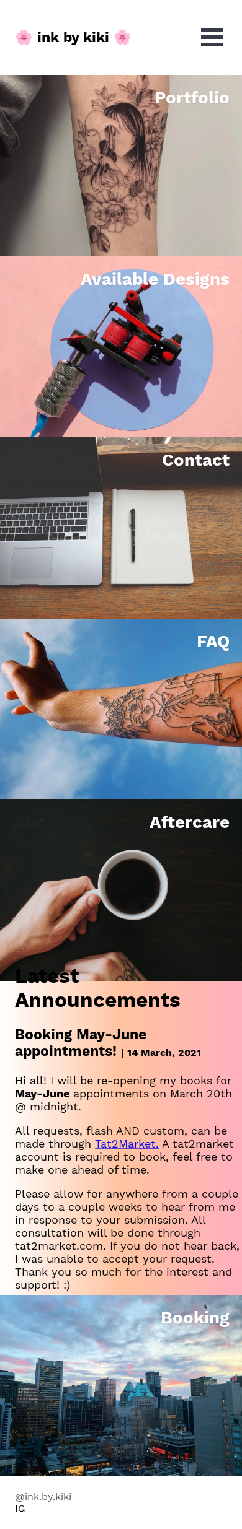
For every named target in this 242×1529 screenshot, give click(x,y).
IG (20, 1508)
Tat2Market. (127, 1144)
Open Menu (212, 37)
